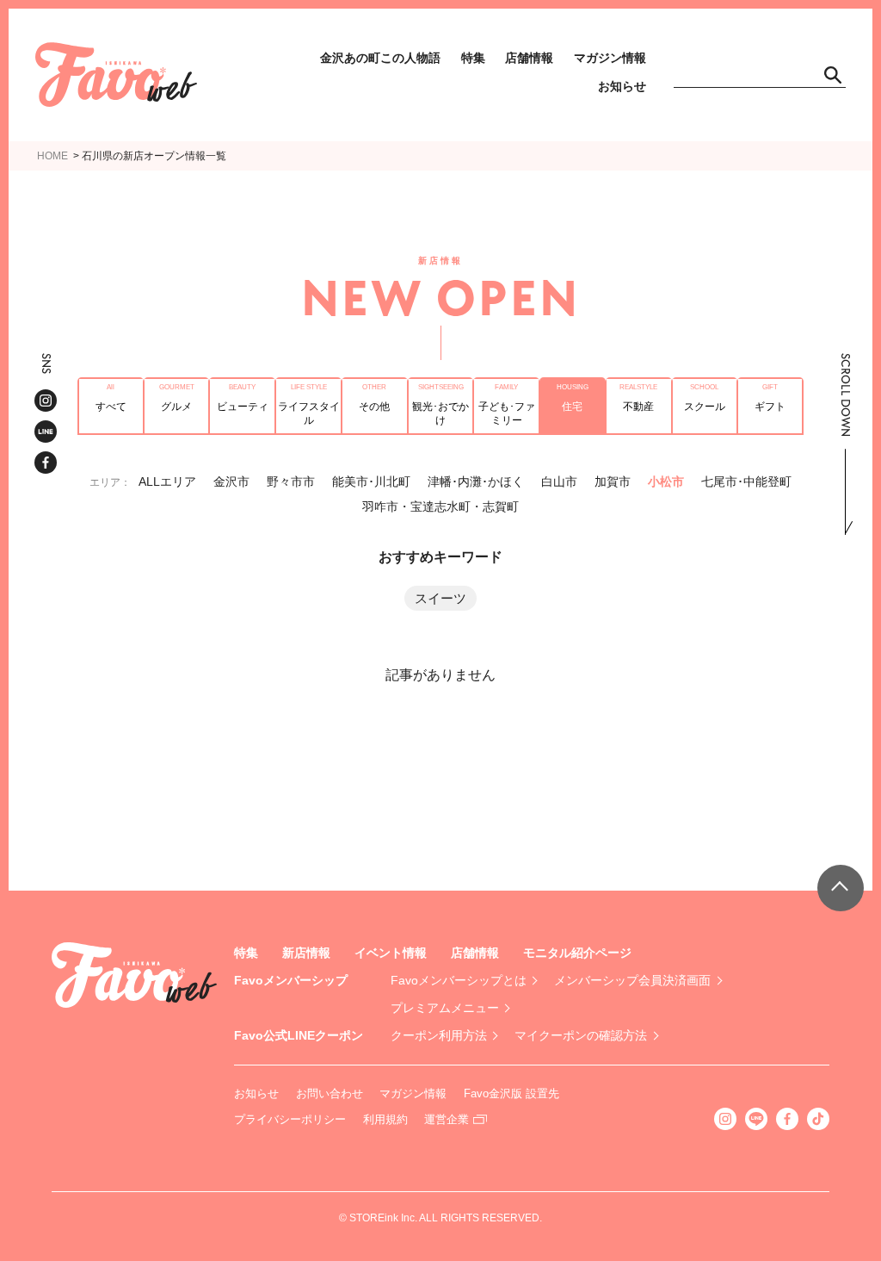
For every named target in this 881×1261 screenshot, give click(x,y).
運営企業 (446, 1119)
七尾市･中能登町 (746, 481)
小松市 (666, 481)
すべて (110, 407)
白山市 (559, 481)
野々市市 (291, 481)
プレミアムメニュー (445, 1008)
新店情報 (306, 953)
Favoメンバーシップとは (459, 980)
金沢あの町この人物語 (380, 58)
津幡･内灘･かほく (476, 481)
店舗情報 (529, 58)
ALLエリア (167, 481)
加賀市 (613, 481)
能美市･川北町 (371, 481)
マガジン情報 (610, 58)
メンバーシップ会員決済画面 (632, 980)
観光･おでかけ (440, 413)
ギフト (770, 407)
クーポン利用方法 (439, 1035)
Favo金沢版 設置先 (511, 1093)
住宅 (572, 407)
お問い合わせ (329, 1093)
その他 (374, 407)
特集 (473, 58)
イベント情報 (390, 953)
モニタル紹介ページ (577, 953)
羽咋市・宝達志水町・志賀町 (440, 506)
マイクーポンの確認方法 (580, 1035)
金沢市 (231, 481)
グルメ (176, 407)
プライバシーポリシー (290, 1119)
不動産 (638, 407)
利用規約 (385, 1119)
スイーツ (440, 598)
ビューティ (242, 407)
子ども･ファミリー (506, 413)
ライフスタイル (309, 413)
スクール (704, 407)
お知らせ (622, 86)
